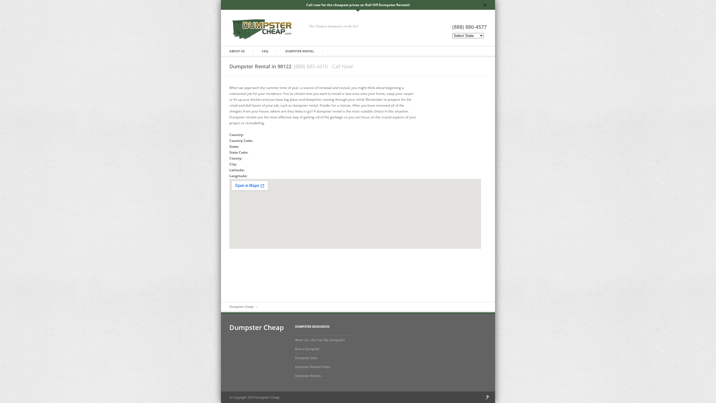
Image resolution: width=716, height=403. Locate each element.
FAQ (265, 51)
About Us (237, 51)
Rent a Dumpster (307, 349)
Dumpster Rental (299, 51)
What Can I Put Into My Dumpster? (320, 340)
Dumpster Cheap (241, 306)
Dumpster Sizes (306, 358)
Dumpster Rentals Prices (312, 367)
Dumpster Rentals (308, 376)
